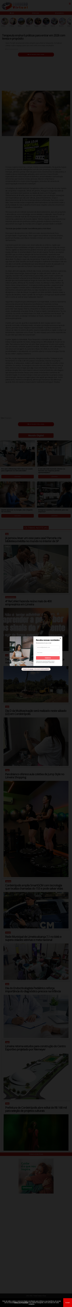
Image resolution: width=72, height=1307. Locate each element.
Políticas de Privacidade (21, 1302)
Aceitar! (67, 1302)
